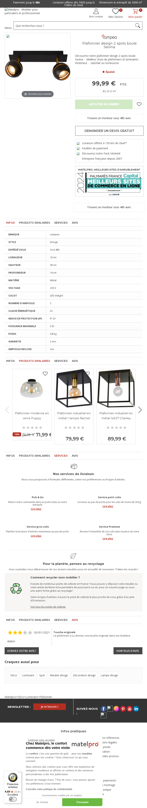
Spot (42, 675)
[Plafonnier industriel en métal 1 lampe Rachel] (74, 388)
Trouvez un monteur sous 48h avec (109, 118)
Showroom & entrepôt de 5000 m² (120, 2)
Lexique (106, 789)
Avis (75, 222)
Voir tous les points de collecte (48, 606)
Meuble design (59, 675)
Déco (13, 675)
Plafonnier (45, 697)
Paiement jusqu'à (26, 2)
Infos (10, 222)
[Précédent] (8, 65)
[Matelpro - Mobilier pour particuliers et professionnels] (25, 13)
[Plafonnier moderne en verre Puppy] (32, 388)
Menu (8, 28)
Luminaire (28, 675)
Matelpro (10, 697)
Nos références (109, 738)
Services (61, 222)
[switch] (13, 799)
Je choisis (42, 802)
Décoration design (84, 675)
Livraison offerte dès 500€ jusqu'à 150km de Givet (74, 4)
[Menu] (19, 773)
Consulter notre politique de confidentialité (49, 789)
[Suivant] (68, 65)
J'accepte (82, 802)
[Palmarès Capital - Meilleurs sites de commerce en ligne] (109, 181)
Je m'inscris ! (49, 706)
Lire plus (36, 509)
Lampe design (109, 675)
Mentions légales (106, 742)
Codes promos (109, 756)
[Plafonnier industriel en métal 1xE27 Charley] (116, 388)
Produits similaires (34, 222)
